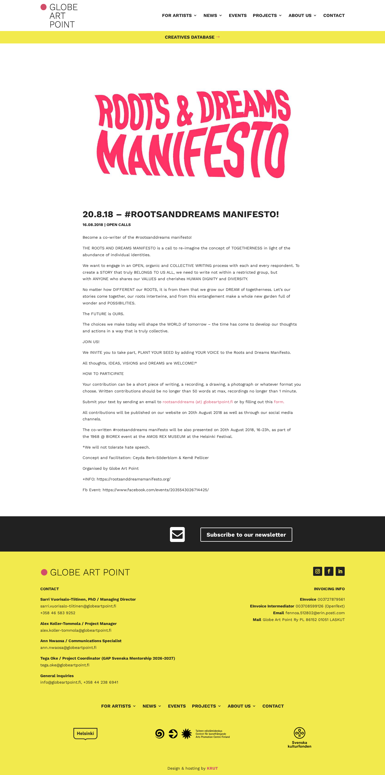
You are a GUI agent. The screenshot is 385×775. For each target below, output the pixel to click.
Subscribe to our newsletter (246, 534)
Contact (334, 15)
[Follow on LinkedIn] (340, 571)
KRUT (212, 768)
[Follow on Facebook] (328, 571)
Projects (265, 15)
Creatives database (189, 37)
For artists (177, 15)
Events (238, 15)
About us (300, 15)
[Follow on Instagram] (317, 571)
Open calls (119, 224)
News (210, 15)
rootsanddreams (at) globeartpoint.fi (198, 401)
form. (279, 401)
